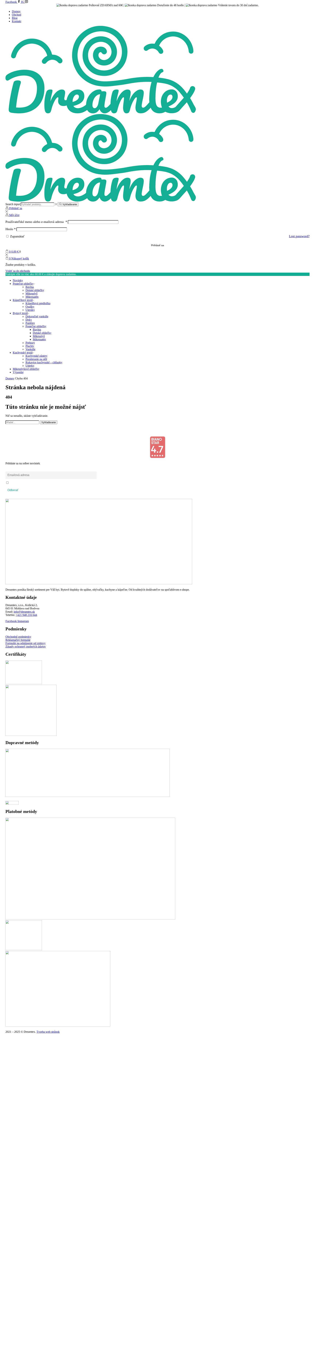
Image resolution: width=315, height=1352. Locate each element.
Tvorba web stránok (48, 1031)
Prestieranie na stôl (36, 359)
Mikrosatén (32, 296)
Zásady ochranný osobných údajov (25, 646)
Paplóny (30, 323)
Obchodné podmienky (18, 636)
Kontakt (16, 21)
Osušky (30, 306)
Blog (15, 17)
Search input (12, 204)
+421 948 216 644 (26, 615)
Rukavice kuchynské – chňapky (44, 362)
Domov (16, 11)
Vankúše (30, 349)
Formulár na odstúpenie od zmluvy (25, 643)
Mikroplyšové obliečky (26, 368)
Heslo (10, 229)
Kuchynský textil (22, 352)
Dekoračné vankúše (37, 316)
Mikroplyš (31, 293)
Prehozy (30, 342)
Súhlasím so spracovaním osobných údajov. (32, 482)
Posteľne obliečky (23, 283)
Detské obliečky (35, 290)
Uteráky (30, 309)
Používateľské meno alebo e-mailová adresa (36, 222)
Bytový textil (20, 313)
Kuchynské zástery (36, 355)
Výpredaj (18, 372)
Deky (29, 319)
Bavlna (30, 286)
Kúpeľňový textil (23, 300)
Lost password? (299, 236)
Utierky (30, 365)
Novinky (18, 280)
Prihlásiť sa (157, 245)
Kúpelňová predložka (38, 303)
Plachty (30, 346)
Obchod (16, 14)
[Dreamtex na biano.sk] (157, 457)
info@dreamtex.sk (24, 611)
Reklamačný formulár (17, 639)
